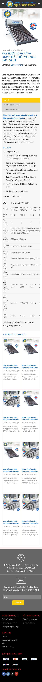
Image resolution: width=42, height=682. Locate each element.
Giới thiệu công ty (8, 619)
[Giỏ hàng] (39, 4)
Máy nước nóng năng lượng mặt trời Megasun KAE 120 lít (11, 366)
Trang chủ (6, 50)
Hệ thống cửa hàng (9, 623)
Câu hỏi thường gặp (30, 619)
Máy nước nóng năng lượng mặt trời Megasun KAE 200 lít (30, 418)
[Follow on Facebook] (4, 674)
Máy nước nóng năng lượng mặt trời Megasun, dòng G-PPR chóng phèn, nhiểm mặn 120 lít (11, 522)
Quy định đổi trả (29, 623)
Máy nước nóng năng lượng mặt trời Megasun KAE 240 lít (30, 366)
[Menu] (3, 4)
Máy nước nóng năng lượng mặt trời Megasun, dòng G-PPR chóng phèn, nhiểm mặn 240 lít (30, 522)
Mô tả (6, 100)
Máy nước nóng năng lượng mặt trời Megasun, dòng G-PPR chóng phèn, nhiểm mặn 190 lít (30, 470)
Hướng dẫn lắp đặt (11, 109)
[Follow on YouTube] (16, 674)
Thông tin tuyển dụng (10, 627)
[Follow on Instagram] (8, 674)
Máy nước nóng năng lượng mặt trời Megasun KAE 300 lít (11, 470)
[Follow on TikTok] (12, 674)
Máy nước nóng (19, 50)
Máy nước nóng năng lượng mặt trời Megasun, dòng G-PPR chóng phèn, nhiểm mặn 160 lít (11, 418)
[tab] (21, 100)
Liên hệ (4, 637)
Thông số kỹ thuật (12, 105)
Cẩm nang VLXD (8, 647)
